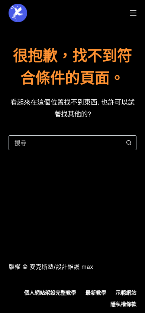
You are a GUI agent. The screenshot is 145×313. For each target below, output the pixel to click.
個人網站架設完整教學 (50, 292)
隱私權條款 (123, 304)
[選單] (133, 13)
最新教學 (96, 292)
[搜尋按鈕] (129, 143)
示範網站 (126, 292)
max (87, 266)
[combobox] (65, 142)
